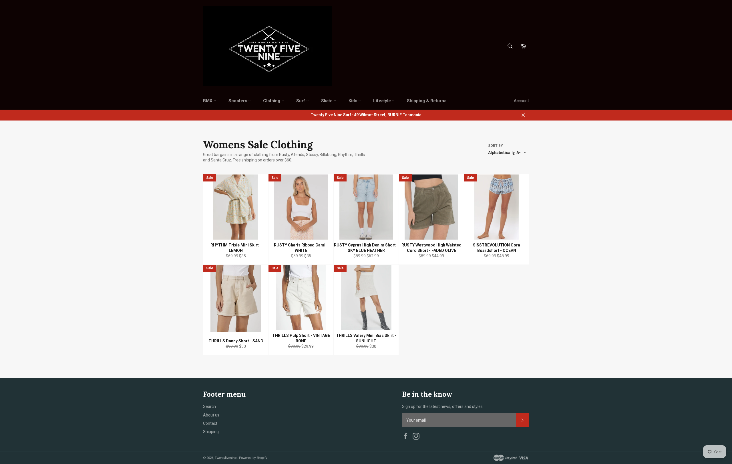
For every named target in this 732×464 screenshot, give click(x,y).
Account (521, 100)
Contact (210, 423)
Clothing (272, 100)
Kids (353, 100)
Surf (301, 100)
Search (209, 406)
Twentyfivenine (226, 458)
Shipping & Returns (426, 100)
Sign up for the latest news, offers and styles (442, 406)
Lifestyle (382, 100)
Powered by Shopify (253, 458)
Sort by (495, 146)
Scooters (238, 100)
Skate (327, 100)
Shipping (211, 431)
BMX (208, 100)
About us (211, 415)
